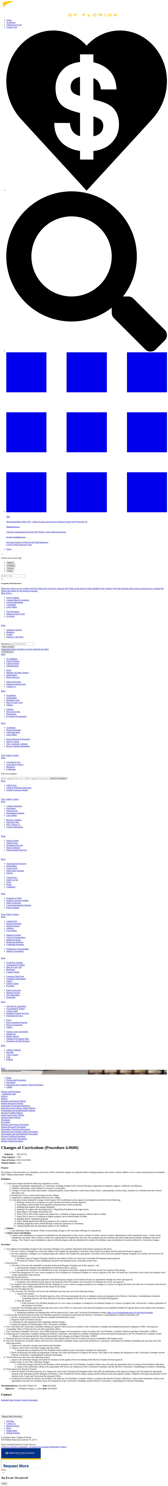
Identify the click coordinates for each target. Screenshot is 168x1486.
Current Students (18, 905)
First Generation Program (16, 1022)
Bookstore (10, 970)
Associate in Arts (13, 762)
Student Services (13, 993)
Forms (9, 884)
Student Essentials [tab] (13, 923)
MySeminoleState (14, 522)
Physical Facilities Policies (12, 1113)
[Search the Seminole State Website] (86, 351)
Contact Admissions (14, 827)
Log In (9, 545)
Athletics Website (13, 1050)
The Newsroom (12, 611)
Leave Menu (11, 607)
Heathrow (10, 632)
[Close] (2, 554)
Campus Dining (12, 972)
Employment (11, 675)
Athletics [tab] (10, 928)
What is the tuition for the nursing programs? (19, 591)
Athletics (10, 709)
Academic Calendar (14, 962)
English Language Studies (17, 790)
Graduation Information (16, 979)
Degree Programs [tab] (13, 730)
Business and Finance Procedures (15, 1124)
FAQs (8, 670)
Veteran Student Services (16, 850)
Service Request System (61, 522)
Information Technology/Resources (15, 1106)
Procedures (5, 1120)
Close (29, 545)
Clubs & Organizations (15, 937)
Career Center (12, 1011)
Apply (9, 549)
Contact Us (11, 686)
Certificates (11, 769)
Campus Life (11, 27)
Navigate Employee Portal (17, 542)
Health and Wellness (14, 942)
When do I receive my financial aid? (53, 588)
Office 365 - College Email (33, 522)
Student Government (14, 951)
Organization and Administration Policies (18, 1110)
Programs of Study (14, 898)
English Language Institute (17, 900)
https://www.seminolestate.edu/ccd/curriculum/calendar (130, 1312)
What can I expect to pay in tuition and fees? (19, 588)
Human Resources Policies (12, 1103)
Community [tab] (11, 605)
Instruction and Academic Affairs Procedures (19, 1132)
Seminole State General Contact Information (19, 1400)
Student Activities (13, 935)
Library (9, 981)
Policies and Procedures (11, 1091)
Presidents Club (12, 700)
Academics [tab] (10, 728)
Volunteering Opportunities (17, 949)
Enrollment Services (14, 845)
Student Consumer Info (16, 684)
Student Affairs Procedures (12, 1141)
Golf (8, 1057)
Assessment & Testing (15, 965)
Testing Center (44, 532)
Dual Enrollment (13, 848)
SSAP (74, 522)
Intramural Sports (13, 940)
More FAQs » (7, 593)
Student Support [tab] (13, 926)
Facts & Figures (12, 661)
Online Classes (12, 983)
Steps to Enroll (12, 840)
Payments (10, 986)
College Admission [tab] (14, 806)
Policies (4, 1096)
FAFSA (9, 873)
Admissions (14, 25)
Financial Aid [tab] (11, 811)
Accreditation (11, 659)
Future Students (12, 907)
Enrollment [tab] (10, 808)
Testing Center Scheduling (17, 1032)
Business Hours (12, 1426)
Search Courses (12, 741)
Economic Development (16, 716)
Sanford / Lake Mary (15, 637)
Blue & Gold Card (14, 967)
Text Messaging (12, 995)
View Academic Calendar (17, 744)
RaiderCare (11, 1034)
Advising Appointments (16, 532)
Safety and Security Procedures (14, 1139)
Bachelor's (10, 767)
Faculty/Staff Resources (38, 542)
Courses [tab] (10, 568)
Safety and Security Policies (12, 1115)
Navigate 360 (32, 532)
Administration (12, 666)
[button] (86, 511)
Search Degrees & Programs (18, 739)
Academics (10, 22)
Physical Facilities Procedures (13, 1136)
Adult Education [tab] (13, 732)
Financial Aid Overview (16, 863)
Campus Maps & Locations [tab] (17, 600)
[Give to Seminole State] (86, 190)
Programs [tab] (11, 565)
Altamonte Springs (14, 630)
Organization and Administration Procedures (19, 1134)
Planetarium (11, 714)
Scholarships (11, 698)
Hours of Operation (14, 1025)
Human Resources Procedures (13, 1127)
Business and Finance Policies (13, 1101)
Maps (8, 1428)
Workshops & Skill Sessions (18, 1041)
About (9, 20)
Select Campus (8, 647)
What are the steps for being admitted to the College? (91, 588)
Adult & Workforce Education (18, 788)
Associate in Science (14, 764)
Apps (8, 517)
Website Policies (13, 1433)
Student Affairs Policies (10, 1117)
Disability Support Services (17, 1013)
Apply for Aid (12, 880)
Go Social (10, 616)
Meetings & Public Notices (17, 673)
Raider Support (12, 1036)
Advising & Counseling (16, 1006)
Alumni (9, 705)
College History (12, 663)
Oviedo (9, 634)
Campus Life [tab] (11, 921)
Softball (9, 1059)
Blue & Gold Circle (14, 702)
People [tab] (10, 571)
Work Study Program (15, 871)
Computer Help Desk (15, 976)
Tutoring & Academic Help (17, 1039)
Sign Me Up (82, 522)
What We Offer (12, 822)
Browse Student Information (18, 746)
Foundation (11, 695)
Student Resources (13, 527)
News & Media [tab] (12, 598)
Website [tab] (10, 563)
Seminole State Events (15, 614)
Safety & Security (13, 682)
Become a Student (13, 820)
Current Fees (11, 877)
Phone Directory (13, 677)
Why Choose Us (13, 824)
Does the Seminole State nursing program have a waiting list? (138, 588)
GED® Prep (11, 785)
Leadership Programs (15, 944)
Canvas (47, 522)
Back (3, 625)
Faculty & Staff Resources (15, 537)
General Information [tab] (14, 602)
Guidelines (10, 887)
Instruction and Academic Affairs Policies (18, 1108)
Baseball (9, 1052)
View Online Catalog (10, 755)
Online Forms (12, 843)
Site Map (10, 1421)
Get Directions (7, 652)
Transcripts (10, 997)
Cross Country (12, 1055)
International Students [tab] (15, 813)
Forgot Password (19, 545)
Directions (5, 644)
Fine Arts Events (13, 712)
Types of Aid (11, 868)
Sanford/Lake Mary (41, 649)
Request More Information (12, 1417)
